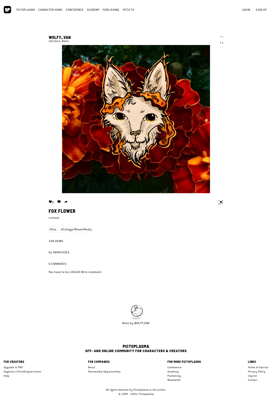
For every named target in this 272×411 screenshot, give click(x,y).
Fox (54, 229)
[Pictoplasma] (7, 9)
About (91, 367)
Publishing (111, 10)
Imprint (252, 375)
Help (6, 375)
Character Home (50, 10)
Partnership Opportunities (104, 371)
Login (246, 10)
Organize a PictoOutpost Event (22, 371)
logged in (77, 272)
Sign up (261, 10)
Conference (75, 10)
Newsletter (174, 380)
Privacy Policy (257, 371)
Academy (93, 10)
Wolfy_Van (60, 37)
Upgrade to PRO (13, 367)
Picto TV (128, 10)
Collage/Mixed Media (77, 229)
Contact (252, 380)
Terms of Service (258, 367)
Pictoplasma (25, 10)
